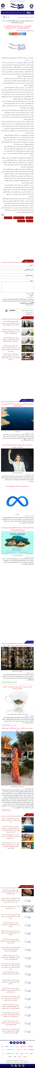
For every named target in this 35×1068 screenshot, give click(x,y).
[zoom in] (4, 17)
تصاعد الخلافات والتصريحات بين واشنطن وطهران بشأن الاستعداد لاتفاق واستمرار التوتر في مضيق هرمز (10, 830)
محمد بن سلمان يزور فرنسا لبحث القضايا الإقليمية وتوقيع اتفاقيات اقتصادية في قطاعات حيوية (10, 846)
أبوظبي (5, 94)
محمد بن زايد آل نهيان (15, 62)
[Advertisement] (17, 241)
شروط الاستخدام (30, 297)
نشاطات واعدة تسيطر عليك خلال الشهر (10, 973)
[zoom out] (8, 17)
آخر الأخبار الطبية (6, 810)
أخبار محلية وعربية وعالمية (23, 17)
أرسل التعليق (29, 313)
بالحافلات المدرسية (24, 74)
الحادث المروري (8, 217)
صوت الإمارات (29, 217)
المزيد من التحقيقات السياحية (9, 682)
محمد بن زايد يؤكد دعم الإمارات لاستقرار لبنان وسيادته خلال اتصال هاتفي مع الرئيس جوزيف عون (10, 349)
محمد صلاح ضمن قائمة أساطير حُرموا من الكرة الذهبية (17, 645)
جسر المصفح (29, 221)
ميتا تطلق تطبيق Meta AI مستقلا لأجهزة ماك (17, 486)
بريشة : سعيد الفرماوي (11, 908)
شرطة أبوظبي (21, 221)
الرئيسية (32, 17)
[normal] (6, 17)
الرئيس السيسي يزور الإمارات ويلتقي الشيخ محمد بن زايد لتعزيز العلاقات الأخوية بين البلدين (10, 357)
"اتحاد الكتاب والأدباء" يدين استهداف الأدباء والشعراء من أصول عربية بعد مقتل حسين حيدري (10, 967)
